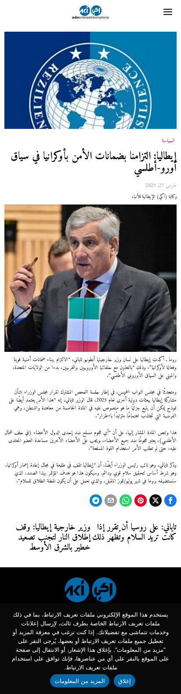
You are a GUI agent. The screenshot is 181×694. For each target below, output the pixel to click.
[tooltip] (170, 500)
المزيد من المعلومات (79, 680)
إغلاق (124, 680)
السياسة (168, 141)
